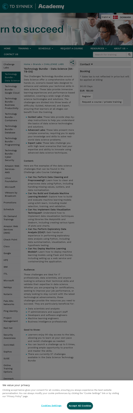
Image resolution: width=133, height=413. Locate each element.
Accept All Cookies (80, 405)
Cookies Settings (51, 405)
